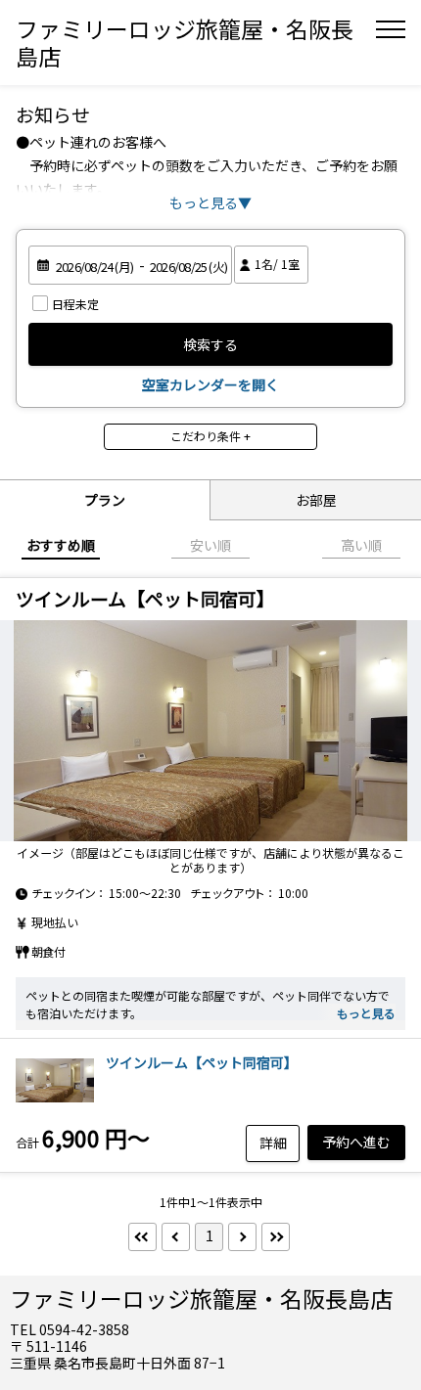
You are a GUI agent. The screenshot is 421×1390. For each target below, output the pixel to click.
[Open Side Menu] (390, 29)
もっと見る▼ (210, 202)
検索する (210, 344)
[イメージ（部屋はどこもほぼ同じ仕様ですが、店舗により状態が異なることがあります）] (210, 730)
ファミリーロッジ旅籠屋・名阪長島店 (184, 42)
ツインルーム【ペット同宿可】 (202, 1062)
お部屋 (316, 500)
